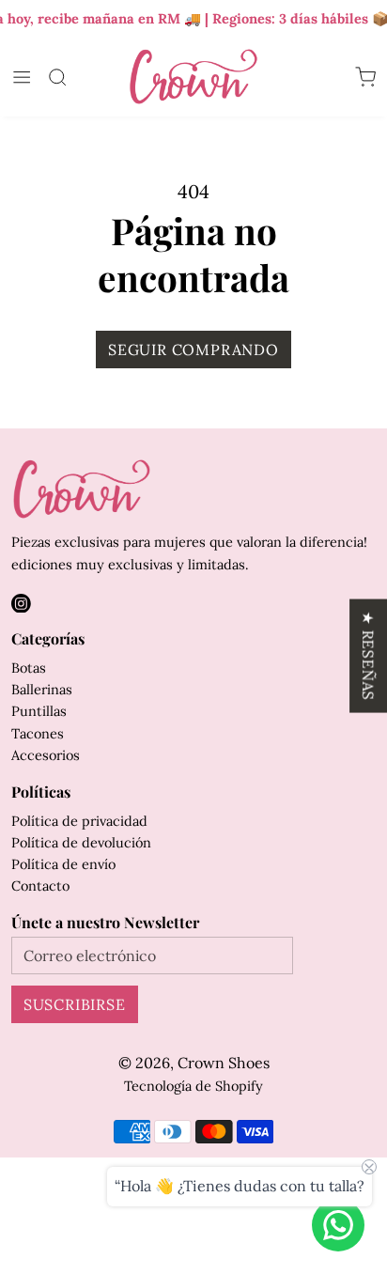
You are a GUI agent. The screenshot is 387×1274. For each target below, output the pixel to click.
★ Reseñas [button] (368, 656)
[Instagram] (21, 604)
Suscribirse (74, 1004)
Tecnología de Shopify (193, 1086)
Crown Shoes (224, 1062)
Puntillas (39, 711)
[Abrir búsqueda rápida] (57, 77)
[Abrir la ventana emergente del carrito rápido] (365, 77)
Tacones (37, 733)
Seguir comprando (193, 349)
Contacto (40, 885)
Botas (28, 667)
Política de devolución (81, 842)
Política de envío (63, 864)
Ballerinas (41, 689)
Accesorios (45, 755)
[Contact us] (338, 1225)
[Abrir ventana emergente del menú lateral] (21, 77)
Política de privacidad (79, 821)
